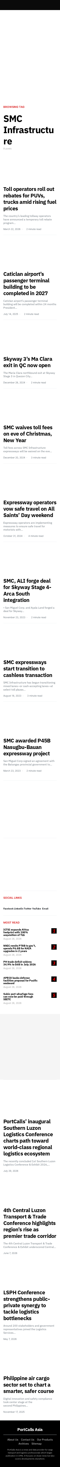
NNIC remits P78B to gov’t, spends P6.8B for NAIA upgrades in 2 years (19, 948)
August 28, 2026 (12, 938)
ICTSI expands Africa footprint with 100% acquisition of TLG (16, 932)
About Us (12, 1439)
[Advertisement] (30, 68)
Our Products (45, 1439)
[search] (53, 5)
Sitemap (37, 1443)
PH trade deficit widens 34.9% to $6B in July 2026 (19, 963)
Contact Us (27, 1439)
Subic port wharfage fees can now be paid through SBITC (18, 996)
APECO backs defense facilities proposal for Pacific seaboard (20, 980)
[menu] (4, 5)
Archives (23, 1443)
